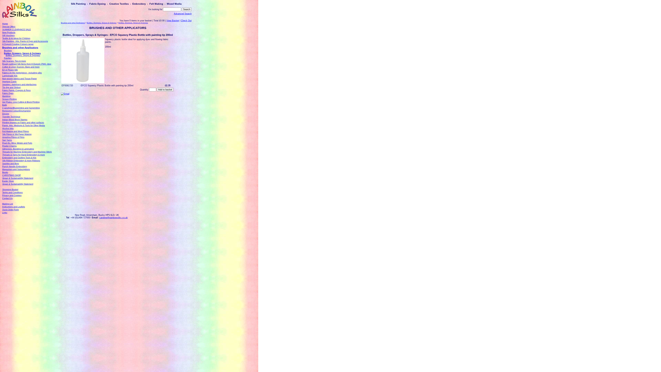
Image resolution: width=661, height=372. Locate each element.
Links (4, 213)
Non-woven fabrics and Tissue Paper (19, 79)
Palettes (8, 58)
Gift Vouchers (8, 35)
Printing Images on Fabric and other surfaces (23, 123)
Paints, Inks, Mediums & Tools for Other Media (23, 126)
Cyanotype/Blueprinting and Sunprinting (21, 108)
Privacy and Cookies (12, 195)
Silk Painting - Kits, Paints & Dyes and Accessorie (25, 41)
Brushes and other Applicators (20, 47)
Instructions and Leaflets (13, 207)
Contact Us (7, 198)
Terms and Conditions (12, 193)
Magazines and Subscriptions (16, 169)
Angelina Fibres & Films (13, 137)
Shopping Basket (10, 190)
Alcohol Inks (8, 128)
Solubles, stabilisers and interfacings (19, 85)
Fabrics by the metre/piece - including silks (22, 73)
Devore (5, 114)
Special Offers (8, 27)
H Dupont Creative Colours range (18, 44)
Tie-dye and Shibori (11, 87)
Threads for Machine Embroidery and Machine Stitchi (27, 152)
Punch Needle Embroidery (14, 167)
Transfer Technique (11, 117)
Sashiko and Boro (10, 164)
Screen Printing (9, 99)
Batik (4, 105)
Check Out (186, 20)
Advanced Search (183, 13)
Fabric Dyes (7, 93)
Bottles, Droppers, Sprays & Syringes (22, 53)
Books (5, 172)
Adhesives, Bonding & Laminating (18, 149)
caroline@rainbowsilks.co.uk (113, 217)
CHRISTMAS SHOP (11, 175)
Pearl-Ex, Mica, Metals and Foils (17, 143)
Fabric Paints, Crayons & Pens (16, 90)
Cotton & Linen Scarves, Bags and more (21, 67)
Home (5, 24)
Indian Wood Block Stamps (14, 120)
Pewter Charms (9, 146)
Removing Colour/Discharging (16, 111)
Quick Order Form (10, 210)
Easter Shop (8, 181)
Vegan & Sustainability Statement (17, 178)
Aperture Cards (9, 82)
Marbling (6, 96)
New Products (8, 33)
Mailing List (7, 204)
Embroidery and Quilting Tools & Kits (19, 158)
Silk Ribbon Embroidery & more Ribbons (21, 161)
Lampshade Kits (9, 76)
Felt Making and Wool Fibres (15, 131)
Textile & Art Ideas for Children (16, 38)
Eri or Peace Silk (10, 70)
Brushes (8, 51)
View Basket (172, 20)
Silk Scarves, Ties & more (14, 61)
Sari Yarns (7, 140)
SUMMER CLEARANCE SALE (16, 30)
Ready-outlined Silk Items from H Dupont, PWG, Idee (26, 64)
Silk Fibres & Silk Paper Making (17, 134)
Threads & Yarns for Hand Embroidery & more (23, 155)
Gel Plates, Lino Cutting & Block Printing (21, 102)
